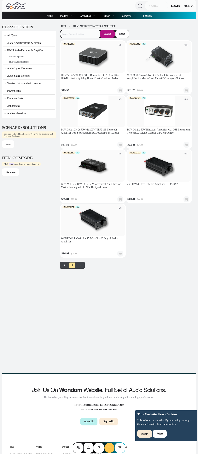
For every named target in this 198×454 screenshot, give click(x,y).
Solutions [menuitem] (147, 15)
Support (107, 15)
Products (64, 15)
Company (127, 15)
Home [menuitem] (49, 15)
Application (85, 15)
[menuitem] (66, 15)
